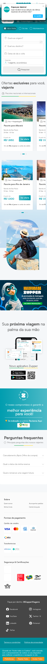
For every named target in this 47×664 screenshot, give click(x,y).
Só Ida (25, 28)
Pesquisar (25, 69)
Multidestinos (38, 28)
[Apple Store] (18, 373)
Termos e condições (12, 642)
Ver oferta (24, 139)
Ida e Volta (11, 28)
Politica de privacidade (33, 642)
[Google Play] (18, 378)
